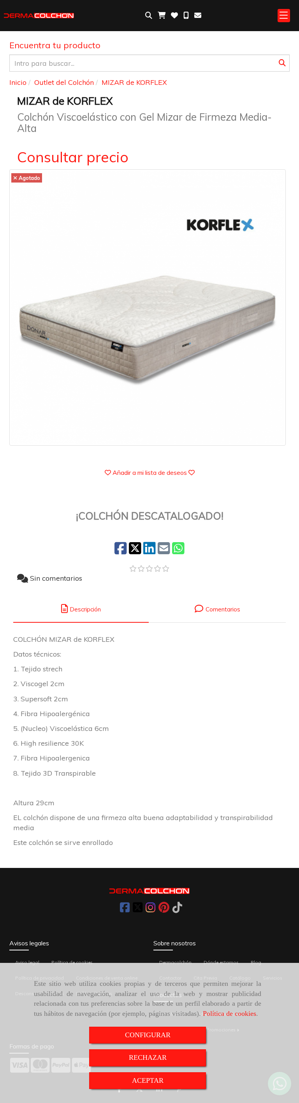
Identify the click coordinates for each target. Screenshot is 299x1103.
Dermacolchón (175, 962)
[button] (150, 472)
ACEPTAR (148, 1080)
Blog (256, 962)
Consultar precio (72, 157)
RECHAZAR (148, 1057)
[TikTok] (177, 909)
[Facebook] (125, 909)
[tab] (81, 609)
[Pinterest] (163, 909)
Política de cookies (229, 1013)
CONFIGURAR (148, 1035)
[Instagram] (150, 909)
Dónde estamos (221, 962)
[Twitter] (137, 909)
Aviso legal (27, 962)
